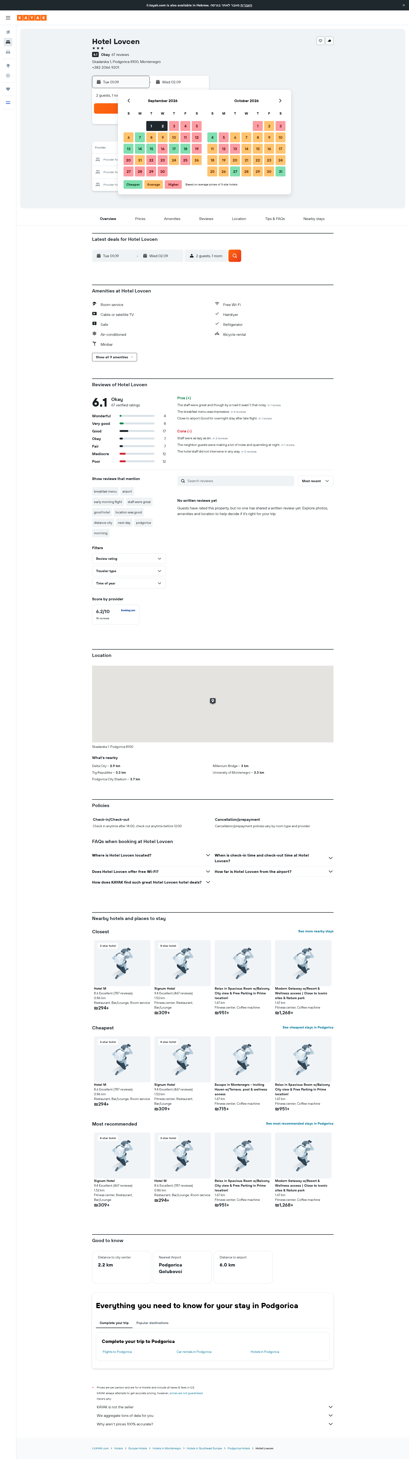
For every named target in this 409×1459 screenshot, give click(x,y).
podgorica (143, 523)
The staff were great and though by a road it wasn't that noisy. (229, 405)
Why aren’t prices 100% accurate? (125, 1424)
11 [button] (185, 137)
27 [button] (129, 171)
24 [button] (174, 160)
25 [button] (185, 160)
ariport (127, 491)
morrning (100, 533)
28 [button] (140, 171)
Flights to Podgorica (117, 1352)
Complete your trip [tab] (114, 1323)
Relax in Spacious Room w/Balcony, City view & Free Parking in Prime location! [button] (242, 993)
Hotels (118, 1448)
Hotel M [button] (100, 988)
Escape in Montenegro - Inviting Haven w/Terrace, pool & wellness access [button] (241, 1089)
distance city (103, 523)
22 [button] (151, 160)
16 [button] (162, 148)
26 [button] (197, 160)
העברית (246, 5)
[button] (404, 5)
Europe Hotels (138, 1448)
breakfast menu (105, 491)
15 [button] (151, 148)
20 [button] (128, 160)
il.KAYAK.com (100, 1448)
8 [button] (151, 137)
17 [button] (174, 148)
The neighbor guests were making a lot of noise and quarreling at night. (235, 445)
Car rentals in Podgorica (194, 1352)
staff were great (139, 502)
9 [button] (163, 137)
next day (124, 523)
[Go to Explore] (8, 65)
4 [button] (185, 126)
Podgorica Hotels (239, 1448)
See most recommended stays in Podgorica (299, 1123)
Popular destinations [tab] (152, 1323)
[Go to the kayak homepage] (32, 18)
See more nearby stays (315, 931)
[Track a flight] (8, 75)
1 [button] (151, 126)
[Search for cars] (8, 52)
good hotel (102, 512)
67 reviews (120, 54)
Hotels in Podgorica (265, 1352)
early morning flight (108, 502)
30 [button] (162, 171)
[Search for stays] (8, 42)
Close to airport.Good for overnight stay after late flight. (224, 418)
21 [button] (140, 160)
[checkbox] (115, 614)
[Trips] (8, 89)
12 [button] (197, 137)
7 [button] (140, 137)
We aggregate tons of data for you (125, 1415)
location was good (129, 512)
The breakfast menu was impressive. (211, 411)
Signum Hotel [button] (164, 988)
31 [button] (280, 171)
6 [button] (129, 137)
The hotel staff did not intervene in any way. (217, 451)
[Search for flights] (8, 32)
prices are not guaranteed (186, 1393)
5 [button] (197, 126)
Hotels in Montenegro (167, 1448)
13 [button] (128, 148)
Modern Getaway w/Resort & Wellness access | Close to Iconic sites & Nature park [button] (301, 993)
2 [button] (163, 126)
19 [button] (197, 148)
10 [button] (174, 137)
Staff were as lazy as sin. (202, 438)
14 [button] (140, 148)
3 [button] (174, 126)
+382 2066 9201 (105, 67)
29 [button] (151, 171)
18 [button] (185, 148)
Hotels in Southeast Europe (204, 1448)
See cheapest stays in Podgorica (308, 1027)
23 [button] (162, 160)
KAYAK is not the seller (115, 1407)
